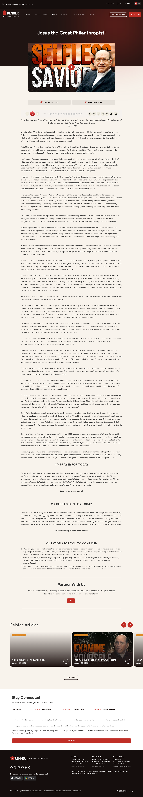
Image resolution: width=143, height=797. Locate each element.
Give (133, 14)
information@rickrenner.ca (122, 766)
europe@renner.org (98, 766)
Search (129, 3)
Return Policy (49, 791)
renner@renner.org (78, 766)
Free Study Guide (95, 102)
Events (91, 15)
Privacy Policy (37, 791)
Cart (120, 3)
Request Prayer (118, 14)
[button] (71, 67)
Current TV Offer (51, 102)
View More (71, 677)
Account (111, 3)
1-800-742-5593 (11, 4)
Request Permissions (63, 791)
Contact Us (76, 791)
